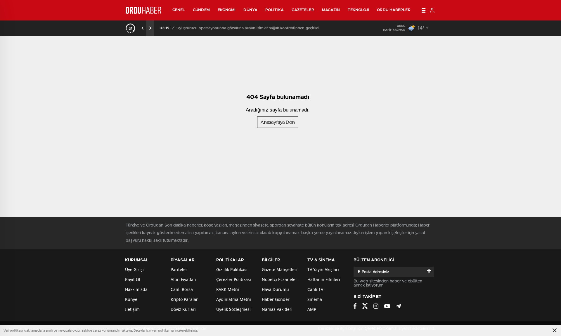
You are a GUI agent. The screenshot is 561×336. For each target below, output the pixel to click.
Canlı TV (315, 289)
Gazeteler (303, 10)
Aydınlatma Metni (233, 299)
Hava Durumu (275, 289)
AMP (311, 309)
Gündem (201, 10)
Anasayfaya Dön (277, 122)
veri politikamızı (163, 330)
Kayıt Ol (132, 279)
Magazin (331, 10)
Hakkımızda (136, 289)
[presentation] (142, 28)
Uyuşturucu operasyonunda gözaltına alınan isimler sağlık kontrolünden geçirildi (247, 28)
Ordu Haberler (393, 10)
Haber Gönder (276, 299)
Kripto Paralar (184, 299)
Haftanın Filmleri (323, 279)
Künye (131, 299)
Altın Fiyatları (183, 279)
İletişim (132, 309)
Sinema (314, 299)
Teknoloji (358, 10)
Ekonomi (227, 10)
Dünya (250, 10)
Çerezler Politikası (233, 279)
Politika (274, 10)
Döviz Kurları (183, 309)
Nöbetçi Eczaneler (279, 279)
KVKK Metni (227, 289)
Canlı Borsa (182, 289)
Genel (178, 10)
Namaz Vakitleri (277, 309)
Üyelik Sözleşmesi (233, 309)
